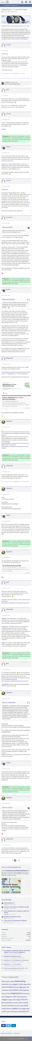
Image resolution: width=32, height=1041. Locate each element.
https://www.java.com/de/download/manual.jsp (14, 681)
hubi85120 (7, 82)
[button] (30, 2)
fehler (4, 987)
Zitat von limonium (8, 299)
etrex (29, 984)
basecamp (20, 981)
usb (19, 1008)
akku (13, 981)
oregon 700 (20, 1000)
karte (11, 990)
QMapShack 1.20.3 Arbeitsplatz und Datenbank (16, 960)
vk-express (6, 904)
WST (4, 642)
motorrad (25, 993)
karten (16, 990)
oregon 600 (11, 1000)
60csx (4, 981)
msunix (5, 11)
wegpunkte (25, 1008)
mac (8, 993)
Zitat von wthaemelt (8, 702)
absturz (8, 981)
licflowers (28, 940)
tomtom (17, 1006)
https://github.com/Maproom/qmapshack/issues (14, 446)
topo (22, 1006)
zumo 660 (17, 1011)
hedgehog (6, 914)
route (15, 1003)
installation (5, 990)
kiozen (4, 618)
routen (20, 1003)
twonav (9, 1008)
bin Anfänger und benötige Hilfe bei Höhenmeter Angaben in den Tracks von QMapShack (17, 951)
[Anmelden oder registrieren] (26, 2)
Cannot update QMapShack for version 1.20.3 (16, 968)
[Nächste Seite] (19, 860)
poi (3, 1002)
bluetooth (5, 984)
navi (3, 997)
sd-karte (4, 1006)
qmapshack (9, 1003)
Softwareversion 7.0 (9, 903)
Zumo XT (25, 1011)
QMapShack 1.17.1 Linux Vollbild (12, 964)
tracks (4, 1008)
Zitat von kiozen (7, 227)
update (15, 1008)
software (11, 1006)
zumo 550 (10, 1011)
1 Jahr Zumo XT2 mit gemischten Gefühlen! (15, 920)
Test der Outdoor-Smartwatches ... (20, 39)
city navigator (14, 984)
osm (26, 999)
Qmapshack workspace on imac (12, 916)
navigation (8, 997)
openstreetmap (22, 997)
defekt (21, 984)
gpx (24, 987)
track (26, 1005)
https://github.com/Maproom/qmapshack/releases (15, 603)
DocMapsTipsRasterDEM (13, 566)
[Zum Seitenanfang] (29, 1038)
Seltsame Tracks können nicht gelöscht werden (16, 907)
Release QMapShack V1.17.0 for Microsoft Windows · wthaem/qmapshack (12, 398)
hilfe (27, 987)
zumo (4, 1011)
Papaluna (5, 626)
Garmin (16, 987)
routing (25, 1003)
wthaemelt (16, 481)
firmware (10, 987)
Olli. (5, 922)
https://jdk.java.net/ (15, 678)
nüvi (14, 996)
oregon (5, 999)
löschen (4, 993)
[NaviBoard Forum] (4, 2)
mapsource (16, 993)
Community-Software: (16, 1038)
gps (21, 987)
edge (25, 984)
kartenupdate (24, 990)
